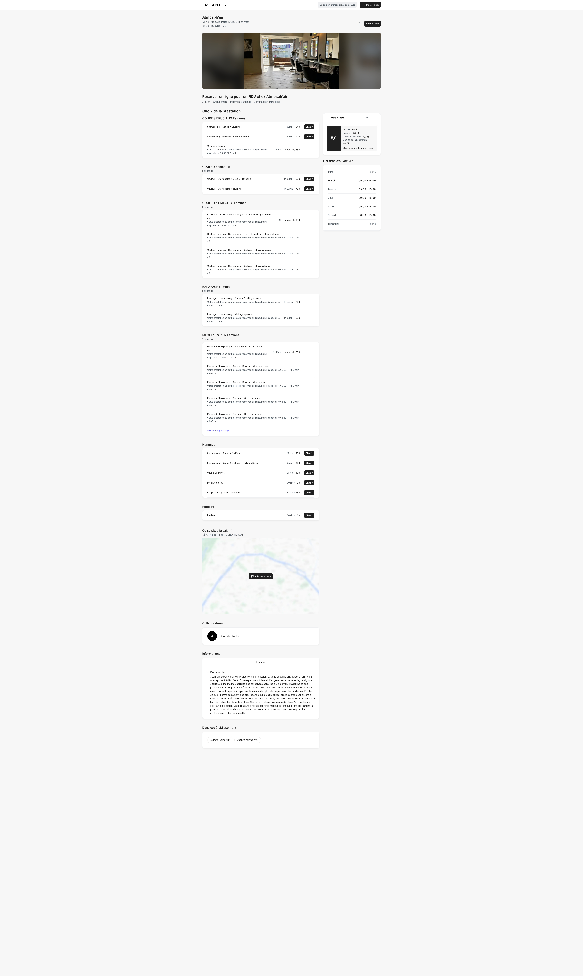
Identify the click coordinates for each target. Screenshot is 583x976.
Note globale (337, 117)
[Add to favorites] (359, 23)
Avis (366, 117)
